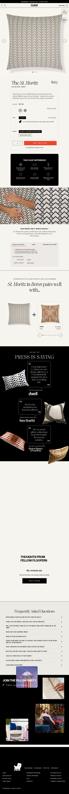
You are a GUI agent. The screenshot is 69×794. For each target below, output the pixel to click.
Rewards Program (33, 772)
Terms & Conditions (57, 781)
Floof (18, 788)
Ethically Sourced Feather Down (30, 131)
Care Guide (7, 781)
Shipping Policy (56, 778)
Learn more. (60, 1)
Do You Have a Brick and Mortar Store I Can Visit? (24, 660)
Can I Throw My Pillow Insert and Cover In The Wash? (25, 646)
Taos (42, 326)
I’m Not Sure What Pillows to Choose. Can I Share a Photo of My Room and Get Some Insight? (31, 641)
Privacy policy (55, 775)
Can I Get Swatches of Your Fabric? (19, 656)
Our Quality (7, 775)
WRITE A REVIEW (34, 580)
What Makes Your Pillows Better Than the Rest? (23, 617)
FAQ (28, 778)
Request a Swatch (51, 108)
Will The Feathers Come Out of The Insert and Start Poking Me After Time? (31, 626)
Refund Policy (55, 772)
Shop (4, 772)
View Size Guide (52, 117)
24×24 (22, 117)
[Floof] (34, 5)
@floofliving (21, 685)
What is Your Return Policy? (16, 636)
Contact (30, 781)
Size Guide (62, 5)
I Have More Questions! (14, 665)
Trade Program (32, 775)
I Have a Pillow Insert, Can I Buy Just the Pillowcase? (25, 621)
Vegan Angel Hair (25, 135)
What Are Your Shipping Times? (17, 632)
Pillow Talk (7, 778)
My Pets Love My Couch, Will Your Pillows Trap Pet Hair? (26, 651)
